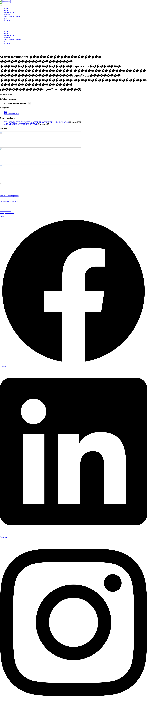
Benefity (7, 14)
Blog (6, 18)
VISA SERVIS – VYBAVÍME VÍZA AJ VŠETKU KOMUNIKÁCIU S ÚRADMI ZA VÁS (36, 122)
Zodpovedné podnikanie (12, 16)
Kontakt (7, 20)
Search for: (3, 103)
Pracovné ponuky (10, 12)
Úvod (6, 8)
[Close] (1, 5)
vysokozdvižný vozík (11, 114)
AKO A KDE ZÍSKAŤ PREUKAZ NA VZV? (20, 124)
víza (5, 112)
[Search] (29, 103)
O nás (6, 10)
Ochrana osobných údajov (9, 201)
